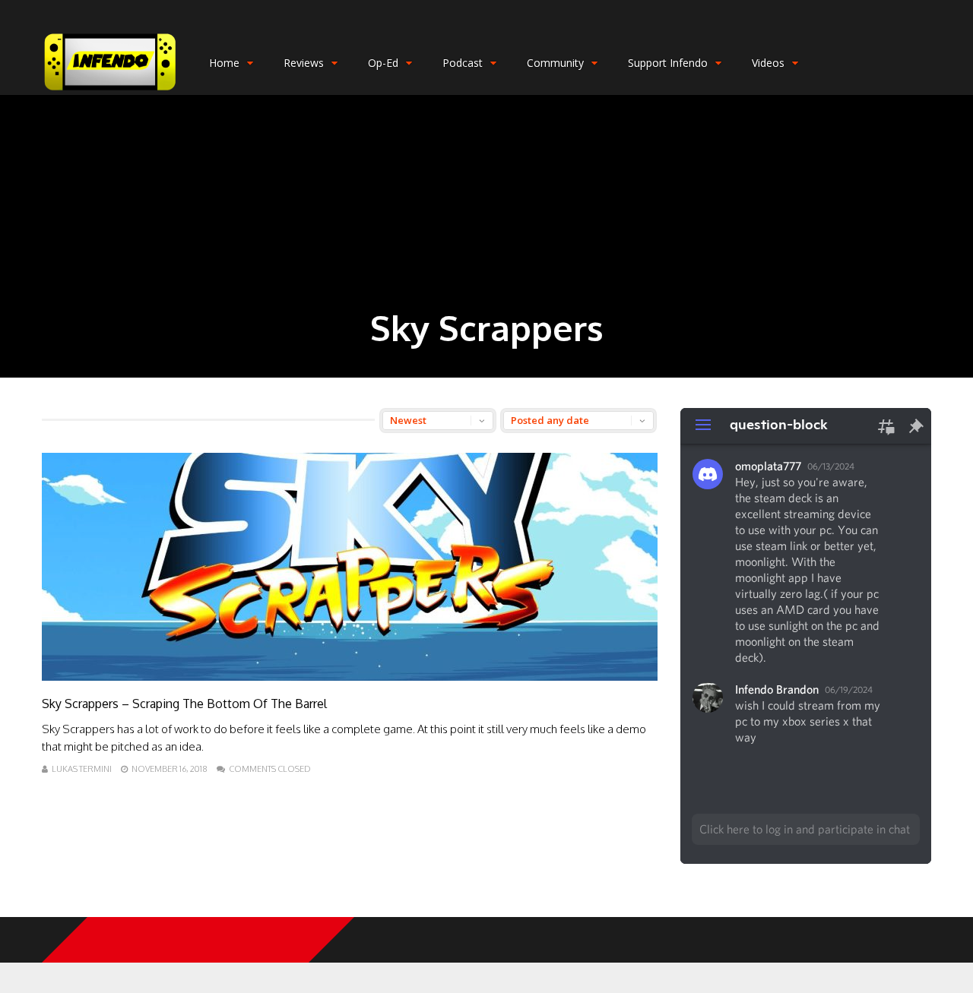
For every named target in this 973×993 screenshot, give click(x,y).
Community (555, 62)
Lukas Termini (82, 769)
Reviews (304, 62)
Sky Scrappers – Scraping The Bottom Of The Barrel (184, 703)
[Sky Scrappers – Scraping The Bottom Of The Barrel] (350, 676)
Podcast (462, 62)
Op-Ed (383, 62)
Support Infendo (668, 62)
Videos (768, 62)
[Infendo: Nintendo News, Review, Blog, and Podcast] (110, 91)
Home (224, 62)
